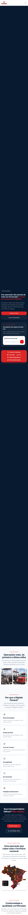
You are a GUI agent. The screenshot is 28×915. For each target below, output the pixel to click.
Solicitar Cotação (14, 313)
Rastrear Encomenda (10, 338)
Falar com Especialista (14, 317)
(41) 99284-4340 (15, 831)
